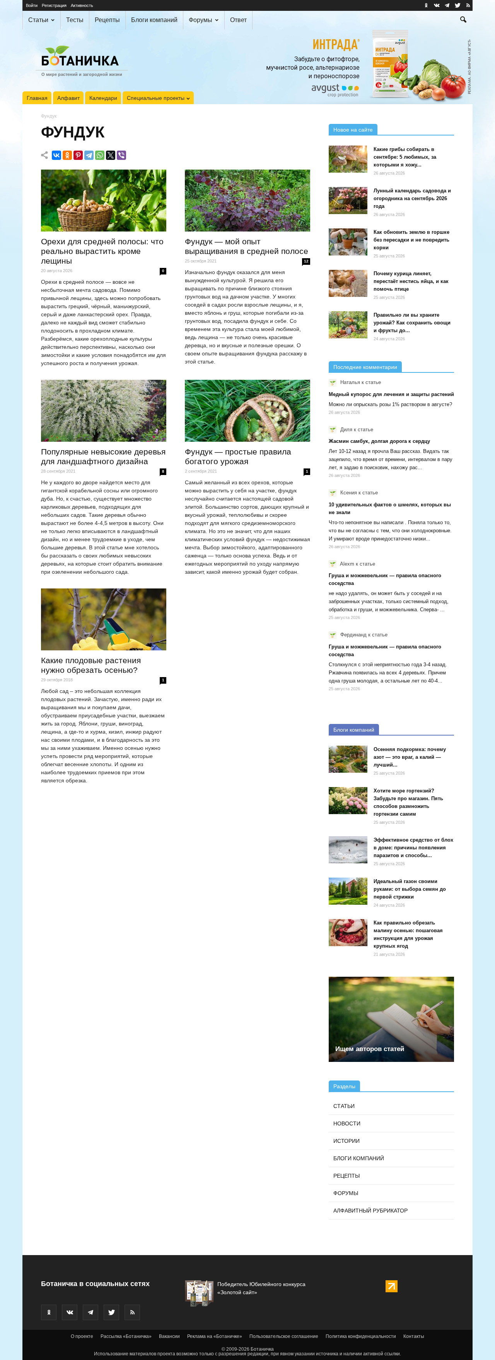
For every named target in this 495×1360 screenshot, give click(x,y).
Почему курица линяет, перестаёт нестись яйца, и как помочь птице (411, 281)
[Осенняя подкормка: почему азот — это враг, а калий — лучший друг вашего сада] (348, 759)
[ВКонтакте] (56, 155)
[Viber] (121, 155)
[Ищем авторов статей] (391, 1019)
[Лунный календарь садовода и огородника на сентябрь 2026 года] (348, 200)
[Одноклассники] (67, 155)
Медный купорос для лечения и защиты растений (391, 394)
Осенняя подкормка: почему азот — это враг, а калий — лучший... (410, 757)
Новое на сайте (353, 130)
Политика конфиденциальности (361, 1336)
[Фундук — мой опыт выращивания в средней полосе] (247, 201)
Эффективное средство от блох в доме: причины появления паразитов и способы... (413, 847)
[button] (463, 20)
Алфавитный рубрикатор (370, 1210)
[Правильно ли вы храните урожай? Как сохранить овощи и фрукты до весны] (348, 324)
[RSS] (468, 5)
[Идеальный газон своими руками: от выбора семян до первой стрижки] (348, 891)
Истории (346, 1141)
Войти (32, 5)
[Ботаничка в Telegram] (447, 5)
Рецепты (107, 20)
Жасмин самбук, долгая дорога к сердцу (379, 441)
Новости (346, 1123)
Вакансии (169, 1336)
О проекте (82, 1336)
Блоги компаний (154, 20)
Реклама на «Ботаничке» (214, 1336)
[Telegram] (89, 155)
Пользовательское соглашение (283, 1336)
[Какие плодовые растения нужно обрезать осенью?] (103, 619)
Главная (37, 98)
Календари (103, 98)
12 (306, 261)
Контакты (413, 1336)
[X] (110, 155)
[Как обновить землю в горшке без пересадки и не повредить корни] (348, 242)
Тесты (75, 20)
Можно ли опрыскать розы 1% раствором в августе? (390, 404)
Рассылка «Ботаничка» (126, 1336)
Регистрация (54, 5)
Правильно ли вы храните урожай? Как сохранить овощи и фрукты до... (412, 322)
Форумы (200, 20)
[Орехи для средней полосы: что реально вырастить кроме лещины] (103, 201)
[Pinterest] (78, 155)
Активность (82, 5)
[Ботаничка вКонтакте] (436, 5)
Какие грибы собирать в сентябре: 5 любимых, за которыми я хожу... (405, 157)
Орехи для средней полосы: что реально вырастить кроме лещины (102, 251)
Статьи (38, 20)
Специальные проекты (155, 98)
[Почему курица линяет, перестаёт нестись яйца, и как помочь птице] (348, 283)
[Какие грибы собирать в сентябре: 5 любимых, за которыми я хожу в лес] (348, 159)
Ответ (238, 20)
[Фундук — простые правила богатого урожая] (247, 411)
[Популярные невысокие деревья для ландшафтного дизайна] (103, 411)
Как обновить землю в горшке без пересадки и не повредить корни (411, 239)
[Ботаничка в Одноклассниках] (426, 5)
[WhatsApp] (99, 155)
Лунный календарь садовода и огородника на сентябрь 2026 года (412, 198)
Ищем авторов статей (369, 1049)
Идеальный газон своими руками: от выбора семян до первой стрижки (410, 889)
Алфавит (68, 98)
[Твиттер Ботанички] (457, 5)
